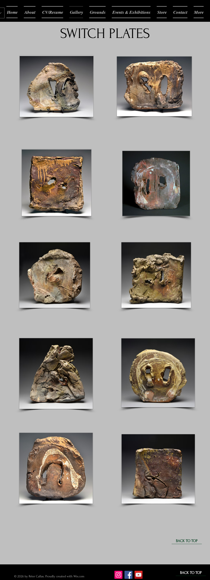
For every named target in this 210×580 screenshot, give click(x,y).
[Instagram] (118, 575)
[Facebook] (128, 575)
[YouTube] (139, 575)
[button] (56, 86)
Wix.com (79, 576)
